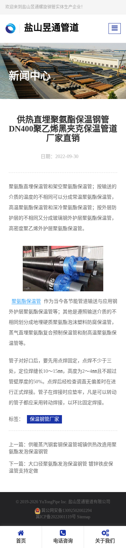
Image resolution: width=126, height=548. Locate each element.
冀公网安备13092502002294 (66, 510)
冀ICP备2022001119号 (56, 516)
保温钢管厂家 (44, 419)
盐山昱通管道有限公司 (89, 501)
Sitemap (83, 516)
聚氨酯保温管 (26, 301)
